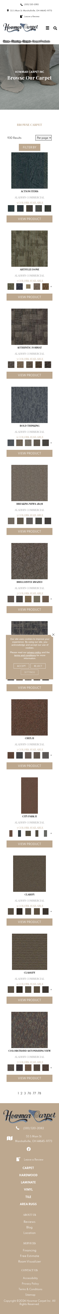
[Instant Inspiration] (45, 598)
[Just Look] (45, 1067)
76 (29, 1093)
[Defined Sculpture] (20, 364)
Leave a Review (33, 1159)
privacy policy (34, 652)
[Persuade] (37, 911)
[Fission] (37, 442)
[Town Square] (45, 754)
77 (34, 1093)
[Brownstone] (29, 208)
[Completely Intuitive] (28, 598)
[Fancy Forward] (29, 1029)
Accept (21, 665)
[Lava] (28, 442)
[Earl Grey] (39, 208)
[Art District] (28, 754)
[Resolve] (29, 873)
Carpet (26, 41)
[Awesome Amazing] (37, 286)
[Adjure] (45, 911)
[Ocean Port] (20, 208)
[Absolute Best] (37, 1067)
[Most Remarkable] (19, 286)
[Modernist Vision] (28, 286)
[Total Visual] (28, 1067)
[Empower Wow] (37, 598)
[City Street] (48, 208)
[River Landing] (19, 754)
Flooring (16, 41)
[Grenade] (19, 442)
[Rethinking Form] (39, 364)
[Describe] (28, 911)
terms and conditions (25, 655)
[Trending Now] (29, 482)
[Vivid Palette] (45, 286)
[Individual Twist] (29, 364)
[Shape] (29, 404)
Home (6, 41)
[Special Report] (20, 520)
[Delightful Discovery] (29, 248)
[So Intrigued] (29, 560)
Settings (29, 672)
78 (39, 1093)
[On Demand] (39, 520)
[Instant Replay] (29, 520)
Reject (38, 665)
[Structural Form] (48, 364)
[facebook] (29, 1149)
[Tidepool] (29, 170)
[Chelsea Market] (29, 717)
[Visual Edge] (29, 326)
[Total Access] (48, 520)
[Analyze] (19, 911)
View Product (29, 219)
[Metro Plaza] (37, 754)
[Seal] (45, 442)
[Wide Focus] (19, 1067)
